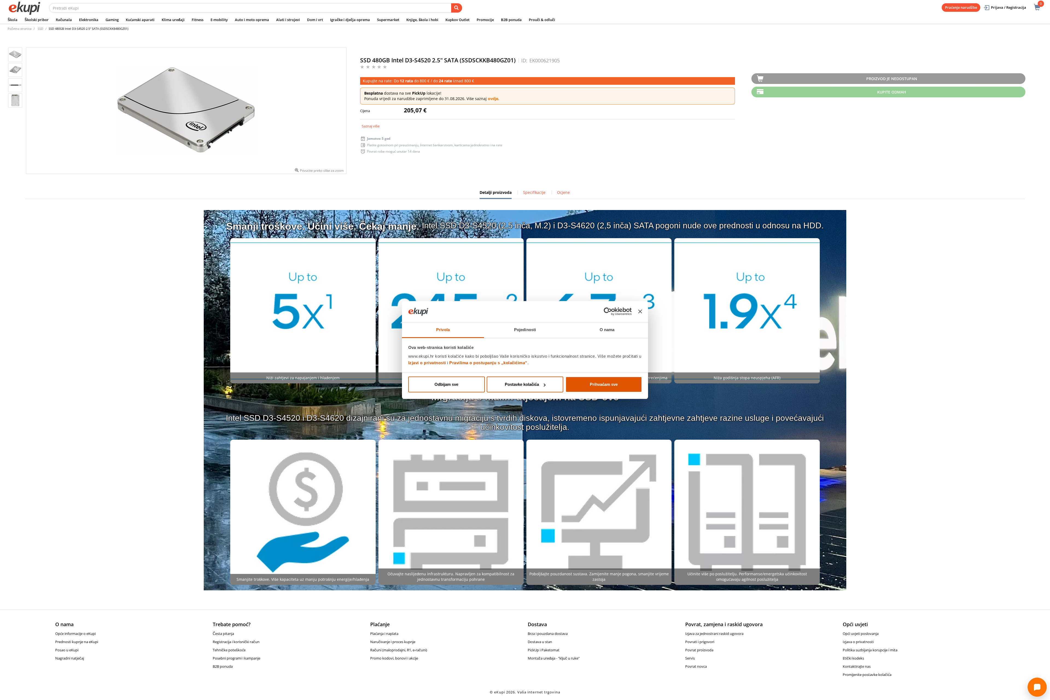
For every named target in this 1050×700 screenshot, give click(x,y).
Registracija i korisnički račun (236, 641)
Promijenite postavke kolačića (867, 674)
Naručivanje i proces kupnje (392, 641)
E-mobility (219, 19)
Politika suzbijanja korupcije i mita (870, 650)
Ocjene (563, 192)
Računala (64, 19)
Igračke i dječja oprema (350, 19)
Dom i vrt (315, 19)
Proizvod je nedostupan (891, 78)
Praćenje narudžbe (961, 7)
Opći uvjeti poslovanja (861, 633)
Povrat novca (696, 666)
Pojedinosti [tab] (525, 329)
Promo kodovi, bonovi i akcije (394, 658)
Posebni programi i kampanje (236, 658)
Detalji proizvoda (496, 194)
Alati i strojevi (288, 19)
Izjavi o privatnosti (427, 362)
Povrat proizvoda (699, 650)
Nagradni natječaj (69, 658)
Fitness (197, 19)
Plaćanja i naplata (384, 633)
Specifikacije (534, 192)
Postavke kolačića (522, 384)
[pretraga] (456, 8)
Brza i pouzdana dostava (548, 633)
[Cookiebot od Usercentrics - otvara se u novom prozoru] (608, 312)
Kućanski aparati (140, 19)
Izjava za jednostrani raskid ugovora (714, 633)
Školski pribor (37, 19)
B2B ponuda (511, 19)
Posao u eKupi (66, 650)
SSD (40, 29)
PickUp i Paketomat (543, 650)
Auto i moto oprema (252, 19)
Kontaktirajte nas (857, 666)
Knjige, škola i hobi (422, 19)
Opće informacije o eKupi (75, 633)
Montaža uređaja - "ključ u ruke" (554, 658)
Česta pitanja (223, 633)
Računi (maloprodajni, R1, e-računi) (398, 650)
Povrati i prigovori (699, 641)
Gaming (112, 19)
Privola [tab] (443, 329)
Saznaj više (371, 126)
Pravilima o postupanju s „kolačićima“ (488, 362)
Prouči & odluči (542, 19)
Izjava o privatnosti (858, 641)
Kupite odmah (891, 92)
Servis (690, 658)
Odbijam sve (446, 384)
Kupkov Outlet (457, 19)
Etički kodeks (853, 658)
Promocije (485, 19)
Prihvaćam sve (604, 384)
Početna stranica (19, 29)
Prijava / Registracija (1008, 7)
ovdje (493, 98)
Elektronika (88, 19)
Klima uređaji (173, 19)
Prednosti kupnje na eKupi (76, 641)
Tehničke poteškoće (229, 650)
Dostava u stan (540, 641)
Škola (13, 19)
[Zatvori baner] (640, 312)
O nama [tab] (607, 329)
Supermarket (388, 19)
